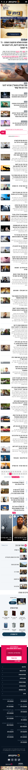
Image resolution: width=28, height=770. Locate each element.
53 (9, 471)
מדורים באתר (23, 670)
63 (12, 474)
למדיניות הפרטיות (11, 136)
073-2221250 (10, 737)
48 (20, 471)
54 (6, 471)
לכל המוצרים (14, 634)
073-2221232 (24, 711)
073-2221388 (24, 706)
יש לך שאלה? (4, 545)
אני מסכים (13, 136)
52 (11, 471)
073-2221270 (10, 731)
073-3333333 (23, 737)
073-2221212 (10, 701)
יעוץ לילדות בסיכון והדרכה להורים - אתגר (8, 710)
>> (2, 474)
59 (21, 474)
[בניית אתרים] (20, 763)
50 (15, 471)
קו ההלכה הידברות (9, 716)
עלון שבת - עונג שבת (22, 704)
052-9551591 (23, 726)
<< (26, 471)
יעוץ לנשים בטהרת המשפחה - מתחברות (21, 716)
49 (18, 471)
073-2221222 (24, 701)
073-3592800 (10, 706)
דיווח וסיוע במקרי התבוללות (7, 722)
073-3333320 (10, 713)
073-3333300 (10, 718)
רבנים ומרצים (22, 686)
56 (2, 471)
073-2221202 (24, 742)
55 (4, 471)
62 (15, 474)
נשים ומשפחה (22, 689)
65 (8, 474)
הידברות (17, 51)
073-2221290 (24, 731)
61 (17, 474)
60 (19, 474)
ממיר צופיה (24, 734)
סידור (24, 693)
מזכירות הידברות (23, 699)
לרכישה (12, 602)
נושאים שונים (22, 682)
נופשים (12, 729)
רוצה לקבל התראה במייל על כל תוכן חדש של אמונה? (14, 129)
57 (26, 474)
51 (13, 471)
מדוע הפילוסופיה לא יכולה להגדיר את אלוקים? (14, 57)
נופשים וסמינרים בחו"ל (22, 740)
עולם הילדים (23, 678)
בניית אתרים (20, 764)
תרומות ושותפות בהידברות (8, 699)
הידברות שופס (10, 734)
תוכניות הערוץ (22, 674)
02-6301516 (24, 719)
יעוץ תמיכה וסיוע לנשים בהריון (22, 723)
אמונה (23, 51)
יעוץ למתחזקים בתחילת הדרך (21, 709)
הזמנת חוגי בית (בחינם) (22, 729)
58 (23, 474)
